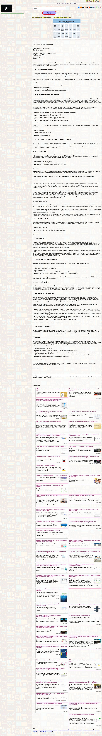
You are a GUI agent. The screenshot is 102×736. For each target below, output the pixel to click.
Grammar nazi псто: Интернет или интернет (48, 456)
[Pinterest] (100, 7)
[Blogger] (85, 7)
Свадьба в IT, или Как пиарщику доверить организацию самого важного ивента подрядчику (84, 552)
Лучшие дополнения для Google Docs (79, 615)
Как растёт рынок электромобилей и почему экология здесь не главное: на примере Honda (84, 457)
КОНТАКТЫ (73, 3)
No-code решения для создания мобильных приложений (84, 604)
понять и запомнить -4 (75, 730)
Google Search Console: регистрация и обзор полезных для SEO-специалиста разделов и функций (51, 434)
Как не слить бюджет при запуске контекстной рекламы (51, 446)
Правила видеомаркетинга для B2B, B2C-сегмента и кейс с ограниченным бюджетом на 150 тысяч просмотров (50, 670)
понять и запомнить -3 (63, 730)
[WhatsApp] (96, 7)
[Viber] (94, 7)
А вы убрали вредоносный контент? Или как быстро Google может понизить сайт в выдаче (50, 681)
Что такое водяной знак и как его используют (81, 495)
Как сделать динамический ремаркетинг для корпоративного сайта (81, 564)
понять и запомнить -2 (50, 730)
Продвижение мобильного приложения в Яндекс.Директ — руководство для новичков (51, 637)
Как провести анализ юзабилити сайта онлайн (49, 703)
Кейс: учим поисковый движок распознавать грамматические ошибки (48, 616)
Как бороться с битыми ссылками (45, 465)
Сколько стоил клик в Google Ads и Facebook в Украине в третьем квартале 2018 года (51, 541)
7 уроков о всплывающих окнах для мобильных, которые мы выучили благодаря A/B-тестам (82, 522)
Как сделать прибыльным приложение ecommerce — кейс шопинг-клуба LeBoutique (50, 576)
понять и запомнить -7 (46, 731)
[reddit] (89, 7)
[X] (83, 7)
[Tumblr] (93, 7)
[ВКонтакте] (79, 7)
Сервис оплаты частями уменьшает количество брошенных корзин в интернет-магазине (49, 400)
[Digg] (87, 7)
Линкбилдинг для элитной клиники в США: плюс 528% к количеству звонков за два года (51, 627)
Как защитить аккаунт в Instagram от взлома (48, 530)
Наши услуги (65, 3)
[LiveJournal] (91, 7)
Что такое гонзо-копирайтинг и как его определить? (83, 421)
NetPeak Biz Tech (94, 1)
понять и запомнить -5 (88, 730)
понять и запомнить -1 (38, 730)
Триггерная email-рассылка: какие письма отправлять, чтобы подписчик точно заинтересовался (51, 564)
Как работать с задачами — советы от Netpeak (49, 521)
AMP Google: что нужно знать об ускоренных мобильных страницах (48, 422)
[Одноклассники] (81, 7)
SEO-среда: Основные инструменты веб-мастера (82, 411)
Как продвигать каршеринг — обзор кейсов (81, 446)
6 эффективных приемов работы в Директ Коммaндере (51, 475)
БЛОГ (58, 3)
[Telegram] (98, 7)
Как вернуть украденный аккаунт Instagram (48, 659)
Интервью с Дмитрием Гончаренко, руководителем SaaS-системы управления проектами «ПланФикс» (83, 681)
